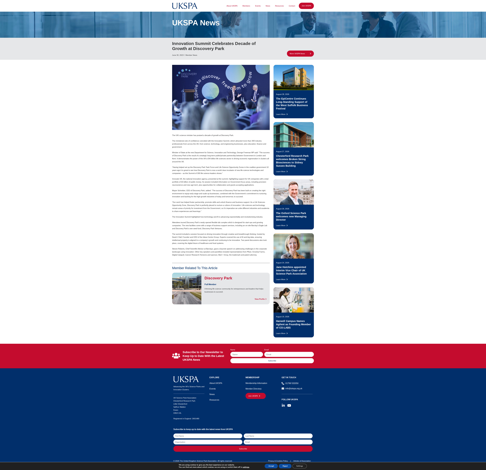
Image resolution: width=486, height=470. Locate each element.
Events (258, 6)
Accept (271, 466)
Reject (285, 466)
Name (232, 350)
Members (246, 6)
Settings (299, 466)
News (268, 6)
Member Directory (253, 389)
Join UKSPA (306, 6)
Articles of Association (302, 461)
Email (266, 350)
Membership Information (256, 383)
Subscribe (243, 449)
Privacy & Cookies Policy (278, 461)
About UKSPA (232, 6)
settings (246, 467)
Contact (292, 6)
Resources (279, 6)
